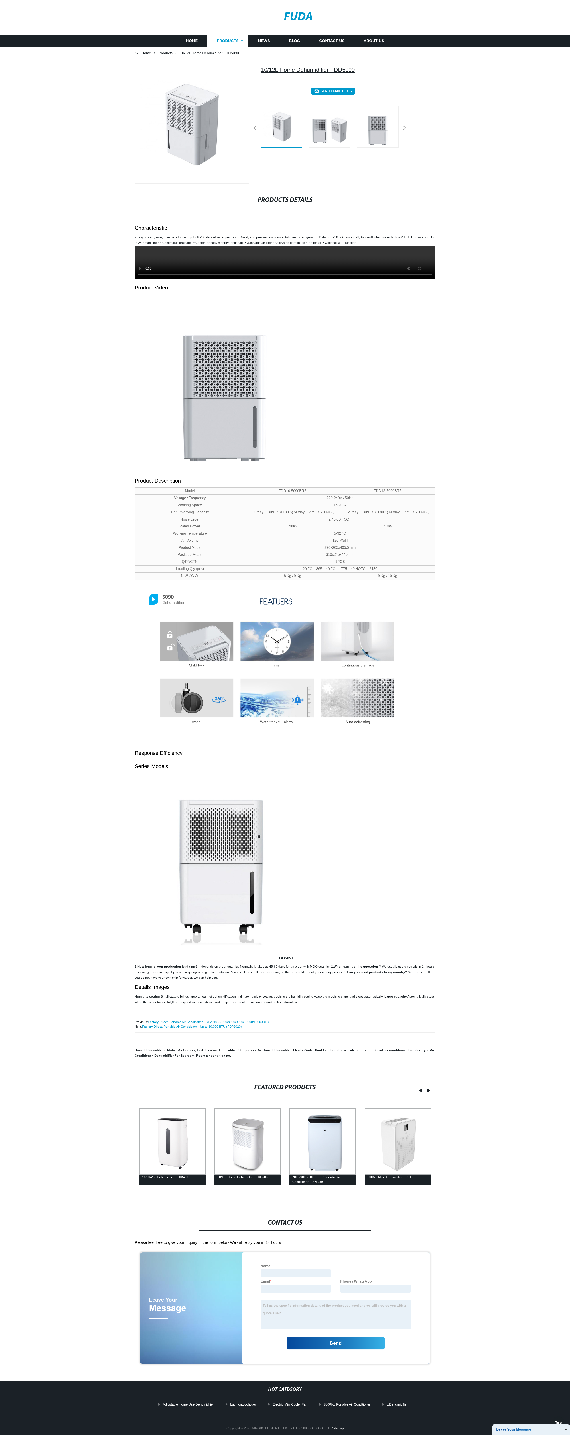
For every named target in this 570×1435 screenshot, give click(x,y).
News (264, 41)
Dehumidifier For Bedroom (174, 1055)
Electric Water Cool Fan (311, 1050)
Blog (294, 41)
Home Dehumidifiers (150, 1050)
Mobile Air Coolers (181, 1050)
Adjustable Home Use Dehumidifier (188, 1404)
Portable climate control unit (352, 1050)
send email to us (336, 91)
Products (228, 41)
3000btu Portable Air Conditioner (347, 1404)
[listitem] (285, 126)
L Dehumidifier (397, 1404)
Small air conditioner (391, 1050)
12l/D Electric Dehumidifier (217, 1050)
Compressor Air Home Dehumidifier (264, 1050)
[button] (255, 128)
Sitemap (338, 1428)
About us (374, 41)
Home (192, 41)
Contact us (331, 41)
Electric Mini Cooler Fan (290, 1404)
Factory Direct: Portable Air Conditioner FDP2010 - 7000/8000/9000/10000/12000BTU (208, 1022)
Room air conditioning (213, 1055)
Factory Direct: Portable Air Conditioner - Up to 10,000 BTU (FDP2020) (192, 1026)
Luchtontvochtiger (243, 1404)
